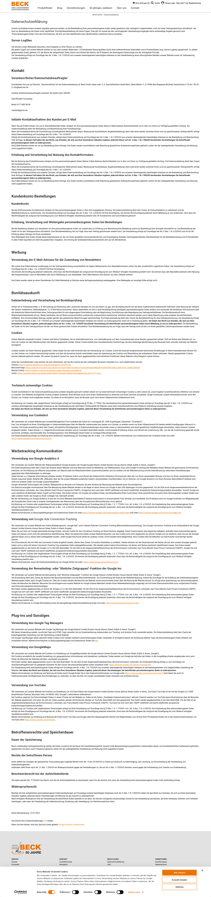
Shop (59, 7)
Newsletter (63, 864)
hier (96, 641)
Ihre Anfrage (142, 3)
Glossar (14, 862)
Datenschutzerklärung (111, 15)
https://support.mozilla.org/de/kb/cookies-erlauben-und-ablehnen (53, 370)
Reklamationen (161, 864)
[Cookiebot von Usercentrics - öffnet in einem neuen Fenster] (20, 892)
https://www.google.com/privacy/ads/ (122, 603)
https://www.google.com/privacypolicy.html (144, 673)
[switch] (75, 892)
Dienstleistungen (76, 7)
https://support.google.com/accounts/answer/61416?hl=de (45, 365)
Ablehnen (179, 887)
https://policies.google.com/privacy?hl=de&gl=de (159, 513)
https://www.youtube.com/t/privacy (39, 720)
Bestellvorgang (161, 862)
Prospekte (15, 864)
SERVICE (14, 859)
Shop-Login (170, 3)
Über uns (121, 7)
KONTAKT (63, 859)
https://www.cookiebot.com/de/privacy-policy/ (31, 438)
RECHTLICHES (97, 15)
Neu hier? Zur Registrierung (188, 3)
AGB (109, 864)
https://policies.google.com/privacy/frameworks (130, 665)
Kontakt (135, 7)
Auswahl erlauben (179, 880)
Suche (157, 3)
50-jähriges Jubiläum (101, 7)
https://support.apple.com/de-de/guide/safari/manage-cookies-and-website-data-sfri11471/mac (59, 373)
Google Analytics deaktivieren (71, 824)
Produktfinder (45, 7)
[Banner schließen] (202, 870)
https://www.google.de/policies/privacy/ (100, 562)
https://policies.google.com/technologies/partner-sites (105, 513)
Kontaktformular (65, 862)
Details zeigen (134, 892)
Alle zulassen (179, 873)
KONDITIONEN (161, 859)
